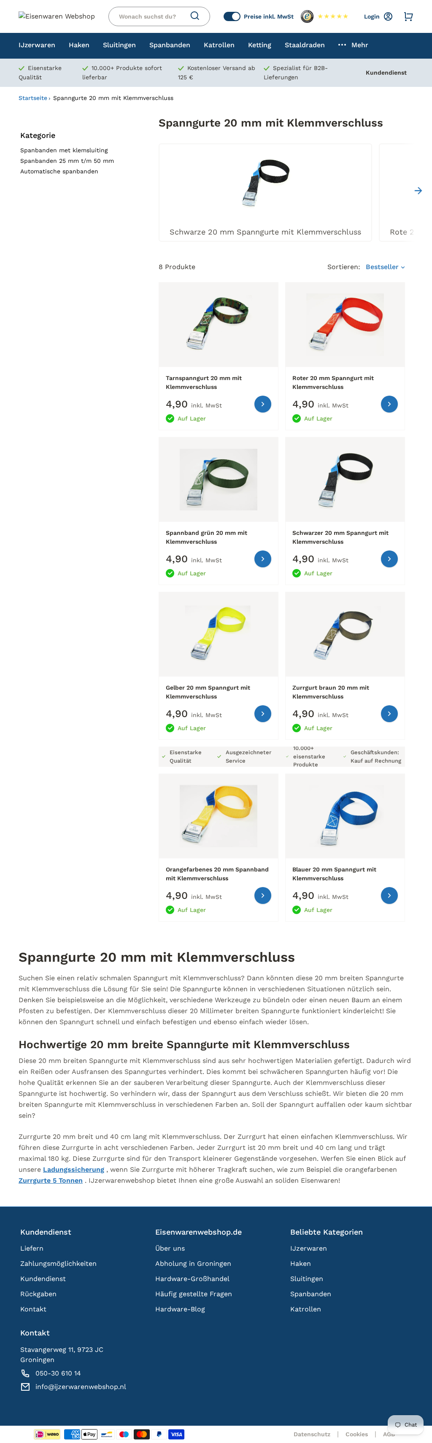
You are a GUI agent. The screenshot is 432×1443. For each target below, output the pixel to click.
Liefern (31, 1248)
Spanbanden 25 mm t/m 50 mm (67, 160)
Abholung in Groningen (193, 1264)
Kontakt (33, 1309)
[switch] (232, 16)
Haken (300, 1264)
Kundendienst (386, 72)
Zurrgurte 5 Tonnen (51, 1180)
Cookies (357, 1434)
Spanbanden (310, 1294)
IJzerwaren (308, 1248)
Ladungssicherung (73, 1169)
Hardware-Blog (180, 1309)
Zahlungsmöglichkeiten (58, 1264)
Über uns (170, 1248)
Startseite (33, 97)
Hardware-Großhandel (192, 1279)
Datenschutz (312, 1434)
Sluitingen (306, 1279)
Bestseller (383, 267)
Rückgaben (38, 1294)
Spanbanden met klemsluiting (64, 150)
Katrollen (305, 1309)
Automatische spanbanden (59, 171)
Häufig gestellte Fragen (193, 1294)
